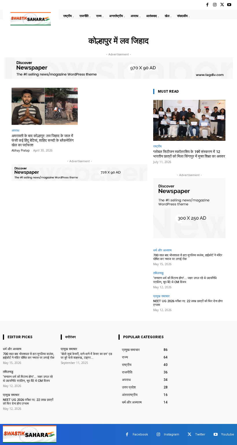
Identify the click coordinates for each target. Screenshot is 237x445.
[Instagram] (214, 4)
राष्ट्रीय (157, 146)
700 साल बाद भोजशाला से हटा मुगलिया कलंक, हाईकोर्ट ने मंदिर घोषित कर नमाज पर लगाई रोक (28, 356)
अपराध (15, 130)
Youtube (227, 434)
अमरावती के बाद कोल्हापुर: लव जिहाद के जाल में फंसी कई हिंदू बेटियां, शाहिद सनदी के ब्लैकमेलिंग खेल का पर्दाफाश (43, 140)
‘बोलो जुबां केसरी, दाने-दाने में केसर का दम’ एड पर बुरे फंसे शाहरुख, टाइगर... (86, 356)
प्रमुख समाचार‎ (161, 296)
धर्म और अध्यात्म (162, 250)
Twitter (200, 434)
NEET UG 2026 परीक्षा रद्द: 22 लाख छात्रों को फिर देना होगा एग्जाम (188, 303)
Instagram (171, 434)
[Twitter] (222, 4)
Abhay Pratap (20, 150)
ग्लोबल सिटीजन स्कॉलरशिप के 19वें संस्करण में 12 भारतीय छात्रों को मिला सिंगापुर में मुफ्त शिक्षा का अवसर (189, 153)
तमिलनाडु (158, 272)
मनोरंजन (70, 337)
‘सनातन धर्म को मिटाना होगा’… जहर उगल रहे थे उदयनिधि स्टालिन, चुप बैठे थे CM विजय (185, 280)
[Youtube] (229, 4)
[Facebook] (207, 4)
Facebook (140, 434)
